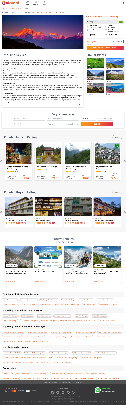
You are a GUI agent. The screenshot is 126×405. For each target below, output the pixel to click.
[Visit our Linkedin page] (73, 392)
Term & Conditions (65, 382)
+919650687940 (108, 391)
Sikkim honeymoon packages (60, 100)
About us (47, 382)
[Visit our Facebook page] (53, 392)
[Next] (80, 34)
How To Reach (59, 12)
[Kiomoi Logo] (11, 3)
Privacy (54, 382)
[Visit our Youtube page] (68, 392)
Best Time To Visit (44, 12)
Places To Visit (29, 12)
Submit (97, 124)
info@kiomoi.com (75, 396)
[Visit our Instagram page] (63, 392)
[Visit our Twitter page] (58, 392)
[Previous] (5, 34)
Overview (5, 12)
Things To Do (16, 12)
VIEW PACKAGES (117, 41)
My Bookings (77, 382)
